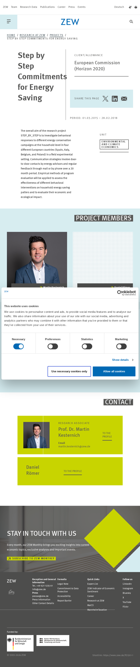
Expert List (92, 584)
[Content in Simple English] (136, 7)
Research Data (28, 7)
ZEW (5, 7)
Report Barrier (64, 601)
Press (71, 7)
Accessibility (64, 596)
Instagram (128, 588)
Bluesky (127, 593)
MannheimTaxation (97, 610)
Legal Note (62, 584)
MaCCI (90, 605)
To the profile (107, 435)
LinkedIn (127, 584)
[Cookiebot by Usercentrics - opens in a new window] (120, 293)
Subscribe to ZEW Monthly (33, 558)
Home (11, 35)
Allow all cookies (114, 371)
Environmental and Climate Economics (114, 144)
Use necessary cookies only (69, 371)
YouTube (127, 602)
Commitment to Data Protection (68, 590)
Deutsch (119, 7)
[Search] (131, 22)
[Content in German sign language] (130, 7)
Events (81, 7)
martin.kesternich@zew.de (74, 445)
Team (14, 7)
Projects (56, 35)
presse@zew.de (40, 596)
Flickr (125, 607)
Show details (120, 359)
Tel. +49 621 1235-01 (42, 586)
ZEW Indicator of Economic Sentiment (101, 590)
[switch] (53, 346)
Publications (47, 7)
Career (61, 7)
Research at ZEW (32, 35)
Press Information (41, 600)
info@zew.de (39, 589)
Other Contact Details (43, 603)
